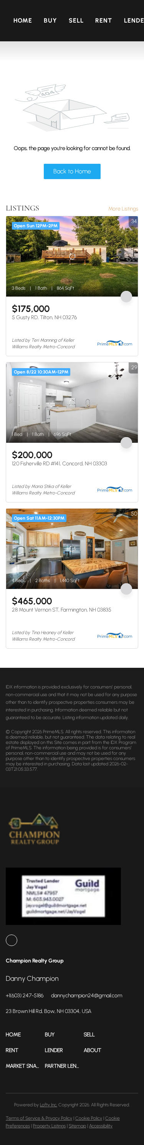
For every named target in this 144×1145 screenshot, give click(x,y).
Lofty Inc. (48, 1104)
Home (22, 20)
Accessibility (101, 1126)
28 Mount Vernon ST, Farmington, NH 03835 (61, 610)
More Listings (123, 209)
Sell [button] (76, 20)
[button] (25, 1035)
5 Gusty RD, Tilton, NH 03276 (44, 317)
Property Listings (49, 1126)
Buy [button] (50, 20)
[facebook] (11, 940)
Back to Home (72, 171)
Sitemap (77, 1126)
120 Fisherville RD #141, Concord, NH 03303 (59, 463)
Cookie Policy (88, 1118)
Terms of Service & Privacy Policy (39, 1118)
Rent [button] (103, 20)
